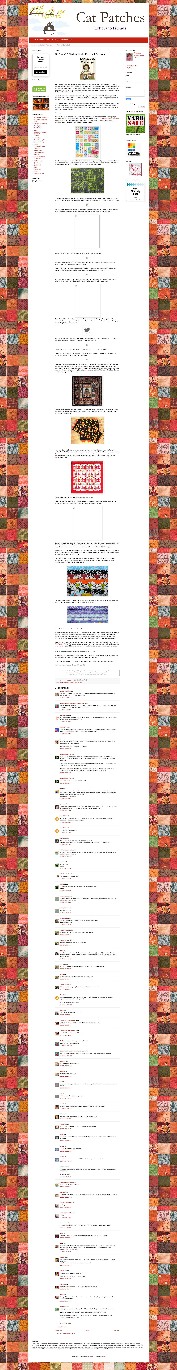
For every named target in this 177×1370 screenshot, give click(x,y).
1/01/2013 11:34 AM (65, 1323)
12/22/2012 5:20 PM (65, 1238)
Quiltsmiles (63, 1306)
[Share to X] (82, 680)
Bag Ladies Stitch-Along (40, 119)
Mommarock (63, 715)
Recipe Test (37, 169)
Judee (61, 1294)
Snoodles (62, 838)
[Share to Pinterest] (86, 680)
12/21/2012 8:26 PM (65, 1207)
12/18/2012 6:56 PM (65, 1015)
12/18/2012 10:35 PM (66, 1045)
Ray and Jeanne (64, 930)
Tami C (62, 1104)
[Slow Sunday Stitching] (135, 175)
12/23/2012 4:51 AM (65, 1279)
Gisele (61, 1134)
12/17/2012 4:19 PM (65, 902)
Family (36, 144)
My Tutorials (130, 68)
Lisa (61, 788)
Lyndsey (62, 804)
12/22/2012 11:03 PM (65, 1265)
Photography (37, 159)
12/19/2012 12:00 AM (65, 1066)
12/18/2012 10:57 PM (66, 1055)
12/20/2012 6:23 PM (65, 1187)
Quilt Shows (37, 165)
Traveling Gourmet (39, 173)
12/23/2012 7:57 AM (65, 1301)
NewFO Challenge (74, 682)
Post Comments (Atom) (69, 1333)
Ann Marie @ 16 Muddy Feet (68, 1020)
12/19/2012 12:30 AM (65, 1088)
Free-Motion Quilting (39, 146)
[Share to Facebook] (84, 680)
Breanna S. (63, 1270)
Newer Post (59, 1330)
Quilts (81, 682)
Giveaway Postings (64, 682)
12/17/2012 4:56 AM (65, 733)
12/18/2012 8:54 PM (65, 1025)
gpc (61, 1233)
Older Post (116, 1330)
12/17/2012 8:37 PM (65, 935)
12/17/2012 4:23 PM (65, 912)
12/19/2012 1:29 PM (65, 1141)
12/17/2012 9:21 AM (65, 832)
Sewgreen (62, 1192)
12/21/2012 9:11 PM (65, 1217)
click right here (66, 92)
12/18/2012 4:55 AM (65, 979)
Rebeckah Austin (65, 874)
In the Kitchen (38, 150)
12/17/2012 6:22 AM (65, 798)
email (106, 644)
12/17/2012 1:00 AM (65, 709)
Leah (61, 950)
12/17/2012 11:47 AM (65, 878)
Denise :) (62, 1124)
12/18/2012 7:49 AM (65, 989)
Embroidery (37, 138)
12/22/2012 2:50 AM (65, 1227)
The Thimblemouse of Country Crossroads (72, 703)
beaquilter (62, 727)
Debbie (62, 1114)
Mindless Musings (39, 152)
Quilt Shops (37, 163)
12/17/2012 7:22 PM (65, 924)
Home (33, 45)
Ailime (91, 1356)
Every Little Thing (39, 142)
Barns (35, 121)
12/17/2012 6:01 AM (65, 773)
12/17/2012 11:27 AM (65, 868)
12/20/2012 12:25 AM (65, 1151)
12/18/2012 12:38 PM (66, 1004)
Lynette (62, 964)
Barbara (138, 53)
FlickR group (58, 644)
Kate (61, 739)
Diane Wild (63, 816)
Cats (35, 130)
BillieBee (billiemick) (65, 1202)
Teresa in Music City (65, 754)
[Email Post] (75, 680)
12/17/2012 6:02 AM (65, 783)
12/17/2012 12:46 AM (65, 697)
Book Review (37, 128)
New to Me (37, 154)
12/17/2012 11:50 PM (65, 958)
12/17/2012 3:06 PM (65, 890)
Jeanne (62, 862)
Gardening (37, 148)
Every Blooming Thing (40, 140)
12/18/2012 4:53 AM (65, 969)
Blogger (103, 1356)
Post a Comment (62, 1327)
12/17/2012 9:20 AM (65, 822)
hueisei (62, 1061)
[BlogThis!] (80, 680)
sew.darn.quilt (64, 918)
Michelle (62, 995)
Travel (35, 171)
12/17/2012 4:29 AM (65, 721)
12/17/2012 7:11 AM (65, 810)
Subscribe (40, 72)
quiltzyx (62, 1257)
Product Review (38, 161)
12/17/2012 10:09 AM (65, 856)
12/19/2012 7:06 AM (65, 1118)
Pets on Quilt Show (39, 156)
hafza (61, 1146)
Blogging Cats (38, 126)
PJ (60, 1081)
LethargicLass (64, 896)
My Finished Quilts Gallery (63, 45)
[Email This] (78, 680)
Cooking (36, 136)
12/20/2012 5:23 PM (65, 1176)
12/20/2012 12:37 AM (65, 1161)
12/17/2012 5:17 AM (65, 749)
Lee (61, 1243)
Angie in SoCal (64, 984)
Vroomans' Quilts (65, 691)
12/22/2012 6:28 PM (65, 1251)
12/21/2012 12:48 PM (66, 1197)
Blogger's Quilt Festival (40, 123)
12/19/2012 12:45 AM (65, 1108)
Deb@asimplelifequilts (66, 850)
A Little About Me (131, 66)
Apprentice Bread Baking (41, 117)
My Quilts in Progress (45, 45)
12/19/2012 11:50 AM (65, 1129)
